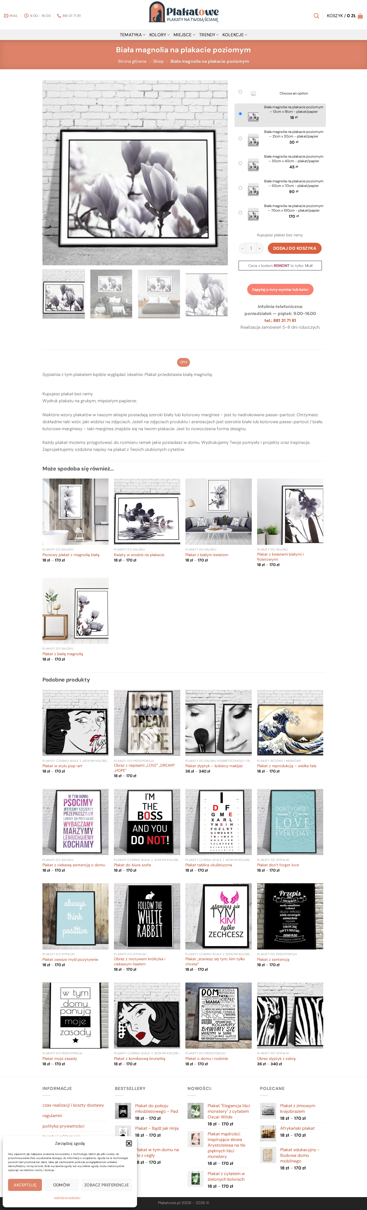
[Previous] (53, 172)
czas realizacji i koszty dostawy (73, 1105)
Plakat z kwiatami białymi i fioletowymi (280, 557)
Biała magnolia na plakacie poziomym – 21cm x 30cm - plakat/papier (293, 134)
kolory (157, 35)
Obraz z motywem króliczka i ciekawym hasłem (139, 962)
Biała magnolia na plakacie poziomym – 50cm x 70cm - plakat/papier (293, 183)
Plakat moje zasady (59, 1058)
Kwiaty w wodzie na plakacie (139, 555)
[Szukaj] (316, 15)
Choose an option (294, 93)
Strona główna (132, 61)
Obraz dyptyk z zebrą (276, 1058)
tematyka (131, 35)
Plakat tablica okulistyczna (208, 865)
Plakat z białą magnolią (62, 654)
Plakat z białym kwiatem (206, 555)
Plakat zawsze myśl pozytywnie (70, 959)
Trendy (207, 35)
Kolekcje (233, 35)
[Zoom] (49, 258)
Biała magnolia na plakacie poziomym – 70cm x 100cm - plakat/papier (293, 208)
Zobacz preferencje (106, 1185)
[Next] (217, 172)
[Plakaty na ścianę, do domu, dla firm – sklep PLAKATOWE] (183, 15)
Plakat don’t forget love (278, 865)
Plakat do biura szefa (132, 865)
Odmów (61, 1185)
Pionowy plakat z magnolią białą (70, 555)
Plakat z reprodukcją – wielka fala (286, 766)
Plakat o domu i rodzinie (206, 1058)
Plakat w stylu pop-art (62, 766)
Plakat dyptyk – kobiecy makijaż (214, 766)
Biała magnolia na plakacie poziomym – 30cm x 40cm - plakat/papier (293, 158)
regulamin (52, 1115)
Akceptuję (25, 1185)
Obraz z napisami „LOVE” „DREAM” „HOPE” (144, 768)
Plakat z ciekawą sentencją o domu (73, 865)
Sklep (158, 61)
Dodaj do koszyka (294, 248)
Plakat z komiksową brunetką (139, 1058)
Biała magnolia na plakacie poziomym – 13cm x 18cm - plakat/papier (293, 109)
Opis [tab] (183, 362)
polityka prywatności (67, 1197)
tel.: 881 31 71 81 (280, 320)
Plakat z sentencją (273, 959)
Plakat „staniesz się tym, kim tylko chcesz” (215, 962)
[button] (129, 1143)
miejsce (183, 35)
